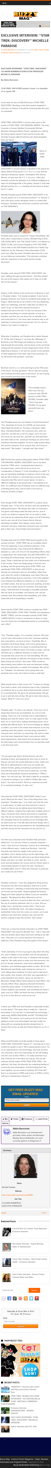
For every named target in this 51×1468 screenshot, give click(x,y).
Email (27, 1097)
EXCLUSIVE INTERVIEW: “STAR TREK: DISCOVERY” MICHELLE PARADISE (24, 1420)
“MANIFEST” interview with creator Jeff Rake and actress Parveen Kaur (25, 1389)
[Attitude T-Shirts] (25, 27)
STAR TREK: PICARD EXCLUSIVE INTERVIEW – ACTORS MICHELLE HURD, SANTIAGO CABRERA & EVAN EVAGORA (20, 1400)
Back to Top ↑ (45, 1465)
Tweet (3, 1213)
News (41, 50)
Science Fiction (14, 53)
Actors (36, 50)
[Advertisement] (26, 61)
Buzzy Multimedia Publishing (26, 1465)
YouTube (37, 1298)
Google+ (15, 1298)
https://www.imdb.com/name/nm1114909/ (17, 1195)
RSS (26, 1298)
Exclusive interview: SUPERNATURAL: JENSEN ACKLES (22, 1410)
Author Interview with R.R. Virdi (23, 1426)
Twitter (31, 1298)
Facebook (9, 1298)
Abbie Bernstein (9, 50)
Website (5, 1123)
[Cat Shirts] (20, 1376)
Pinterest (20, 1298)
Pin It (44, 1213)
